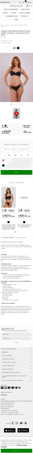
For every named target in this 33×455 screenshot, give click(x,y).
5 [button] (22, 104)
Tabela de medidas (22, 237)
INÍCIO (2, 25)
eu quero (16, 342)
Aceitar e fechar (16, 450)
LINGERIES (3, 26)
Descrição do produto (8, 237)
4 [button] (19, 104)
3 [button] (16, 104)
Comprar (16, 172)
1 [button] (11, 104)
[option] (16, 77)
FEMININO (7, 25)
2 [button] (14, 104)
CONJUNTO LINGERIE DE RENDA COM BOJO (19, 25)
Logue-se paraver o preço (26, 126)
